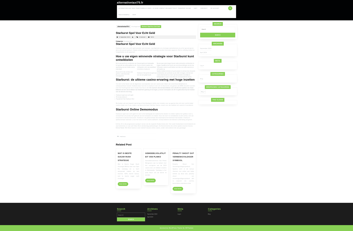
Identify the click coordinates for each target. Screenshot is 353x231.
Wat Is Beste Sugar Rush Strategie (125, 156)
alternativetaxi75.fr (130, 2)
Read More (123, 184)
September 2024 (205, 48)
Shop (134, 14)
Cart (195, 8)
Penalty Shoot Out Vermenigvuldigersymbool (183, 156)
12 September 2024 (124, 37)
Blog (201, 78)
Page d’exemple (123, 14)
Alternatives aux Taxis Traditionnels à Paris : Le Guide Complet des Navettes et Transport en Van (154, 8)
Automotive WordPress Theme (171, 228)
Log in (202, 65)
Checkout (204, 8)
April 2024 (203, 52)
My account (215, 8)
